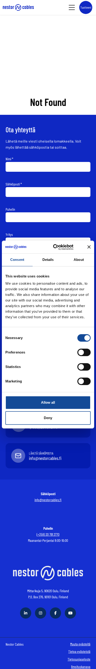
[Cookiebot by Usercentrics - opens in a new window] (59, 247)
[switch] (84, 352)
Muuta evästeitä (80, 644)
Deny (48, 418)
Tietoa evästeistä (79, 651)
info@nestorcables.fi (48, 499)
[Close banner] (89, 247)
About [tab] (79, 260)
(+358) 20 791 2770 (48, 534)
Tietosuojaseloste (79, 659)
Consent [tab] (17, 260)
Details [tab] (48, 260)
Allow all (48, 402)
